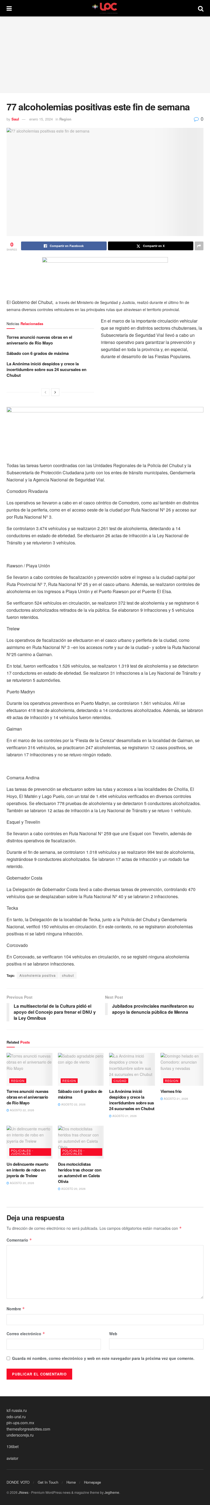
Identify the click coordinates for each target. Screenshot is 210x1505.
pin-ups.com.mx (20, 1422)
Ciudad (120, 1080)
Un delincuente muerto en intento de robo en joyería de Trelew (27, 1170)
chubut (68, 975)
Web (113, 1333)
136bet (13, 1446)
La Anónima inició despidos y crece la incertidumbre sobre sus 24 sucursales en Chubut (46, 369)
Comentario (19, 1240)
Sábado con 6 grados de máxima (38, 353)
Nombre (16, 1308)
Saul (15, 119)
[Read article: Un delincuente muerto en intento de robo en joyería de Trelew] (29, 1142)
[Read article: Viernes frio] (183, 1069)
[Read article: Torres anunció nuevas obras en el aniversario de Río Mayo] (29, 1069)
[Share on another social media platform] (199, 246)
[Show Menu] (9, 8)
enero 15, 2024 (41, 119)
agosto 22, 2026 (21, 1110)
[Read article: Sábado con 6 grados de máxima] (81, 1069)
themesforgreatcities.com (28, 1429)
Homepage (92, 1482)
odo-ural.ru (16, 1416)
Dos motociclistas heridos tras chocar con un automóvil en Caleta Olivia (79, 1172)
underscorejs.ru (20, 1435)
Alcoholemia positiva (37, 975)
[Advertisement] (105, 54)
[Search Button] (200, 8)
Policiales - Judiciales (22, 1152)
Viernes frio (171, 1091)
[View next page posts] (55, 392)
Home (71, 1482)
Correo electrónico (26, 1333)
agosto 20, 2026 (21, 1183)
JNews (23, 1492)
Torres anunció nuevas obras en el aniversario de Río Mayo (39, 340)
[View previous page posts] (45, 392)
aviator (12, 1458)
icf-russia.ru (17, 1410)
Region (65, 119)
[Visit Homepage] (105, 8)
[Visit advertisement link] (105, 269)
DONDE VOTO (18, 1482)
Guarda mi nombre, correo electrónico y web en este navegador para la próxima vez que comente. (103, 1358)
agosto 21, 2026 (124, 1116)
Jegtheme (111, 1492)
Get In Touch (48, 1482)
